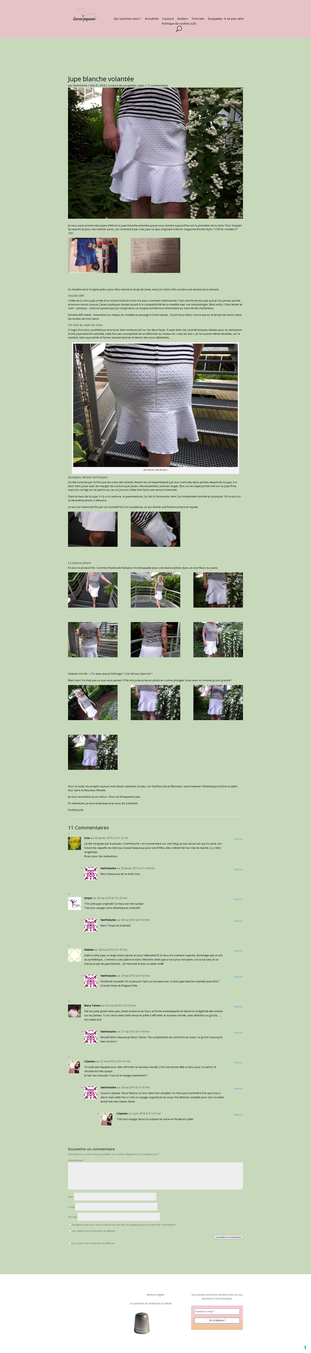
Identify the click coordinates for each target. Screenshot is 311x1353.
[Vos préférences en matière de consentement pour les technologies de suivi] (305, 1347)
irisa (87, 838)
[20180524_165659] (218, 703)
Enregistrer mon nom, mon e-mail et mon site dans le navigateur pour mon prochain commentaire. (124, 1224)
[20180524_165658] (93, 753)
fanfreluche (108, 868)
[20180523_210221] (93, 256)
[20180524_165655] (155, 703)
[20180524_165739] (93, 703)
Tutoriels (197, 19)
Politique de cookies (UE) (179, 23)
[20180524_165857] (93, 530)
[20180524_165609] (218, 640)
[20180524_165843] (93, 590)
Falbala (89, 949)
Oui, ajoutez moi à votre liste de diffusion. (93, 1243)
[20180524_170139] (155, 640)
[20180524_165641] (218, 590)
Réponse (238, 839)
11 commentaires (157, 85)
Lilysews (89, 1061)
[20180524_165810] (93, 640)
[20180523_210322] (155, 256)
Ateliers (182, 19)
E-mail (71, 1206)
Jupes (141, 85)
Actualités (152, 19)
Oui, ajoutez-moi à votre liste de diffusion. (93, 1230)
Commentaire (76, 1160)
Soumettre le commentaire (229, 1237)
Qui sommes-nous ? (127, 19)
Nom (70, 1196)
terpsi (88, 898)
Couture (168, 19)
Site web (72, 1216)
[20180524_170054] (155, 590)
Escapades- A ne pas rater (226, 19)
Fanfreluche (80, 85)
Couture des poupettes (122, 85)
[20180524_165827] (155, 530)
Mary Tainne (92, 1005)
